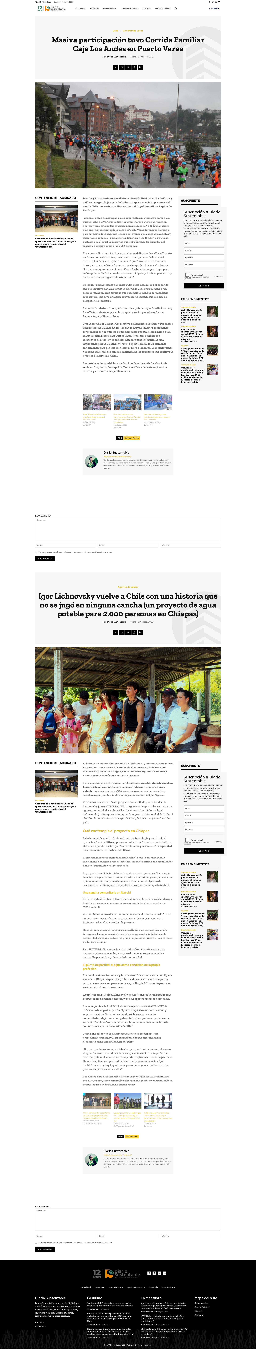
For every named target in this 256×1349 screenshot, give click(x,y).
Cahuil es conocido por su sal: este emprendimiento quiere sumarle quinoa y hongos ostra (191, 316)
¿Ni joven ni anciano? (79, 491)
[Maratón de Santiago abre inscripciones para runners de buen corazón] (158, 402)
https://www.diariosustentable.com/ (117, 456)
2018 (115, 31)
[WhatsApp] (134, 67)
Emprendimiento (188, 307)
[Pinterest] (128, 67)
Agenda (184, 345)
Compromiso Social (133, 31)
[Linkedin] (140, 67)
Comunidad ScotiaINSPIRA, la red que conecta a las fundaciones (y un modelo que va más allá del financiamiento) (55, 242)
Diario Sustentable (116, 57)
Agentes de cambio (149, 1312)
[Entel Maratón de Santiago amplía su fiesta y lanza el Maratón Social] (97, 402)
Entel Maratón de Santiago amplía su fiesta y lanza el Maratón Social (94, 417)
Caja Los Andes (131, 438)
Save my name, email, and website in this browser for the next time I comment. (75, 552)
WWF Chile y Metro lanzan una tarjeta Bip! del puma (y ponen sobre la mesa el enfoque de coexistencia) (162, 1318)
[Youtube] (219, 2)
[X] (216, 2)
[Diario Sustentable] (93, 461)
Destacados (92, 1309)
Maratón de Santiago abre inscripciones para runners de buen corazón (157, 417)
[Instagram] (212, 2)
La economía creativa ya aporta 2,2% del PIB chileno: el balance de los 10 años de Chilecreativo (192, 335)
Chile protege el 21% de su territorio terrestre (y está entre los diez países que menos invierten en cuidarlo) (164, 1331)
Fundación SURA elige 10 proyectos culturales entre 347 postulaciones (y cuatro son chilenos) (110, 1304)
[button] (176, 8)
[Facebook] (209, 2)
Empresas (39, 235)
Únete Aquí (204, 285)
